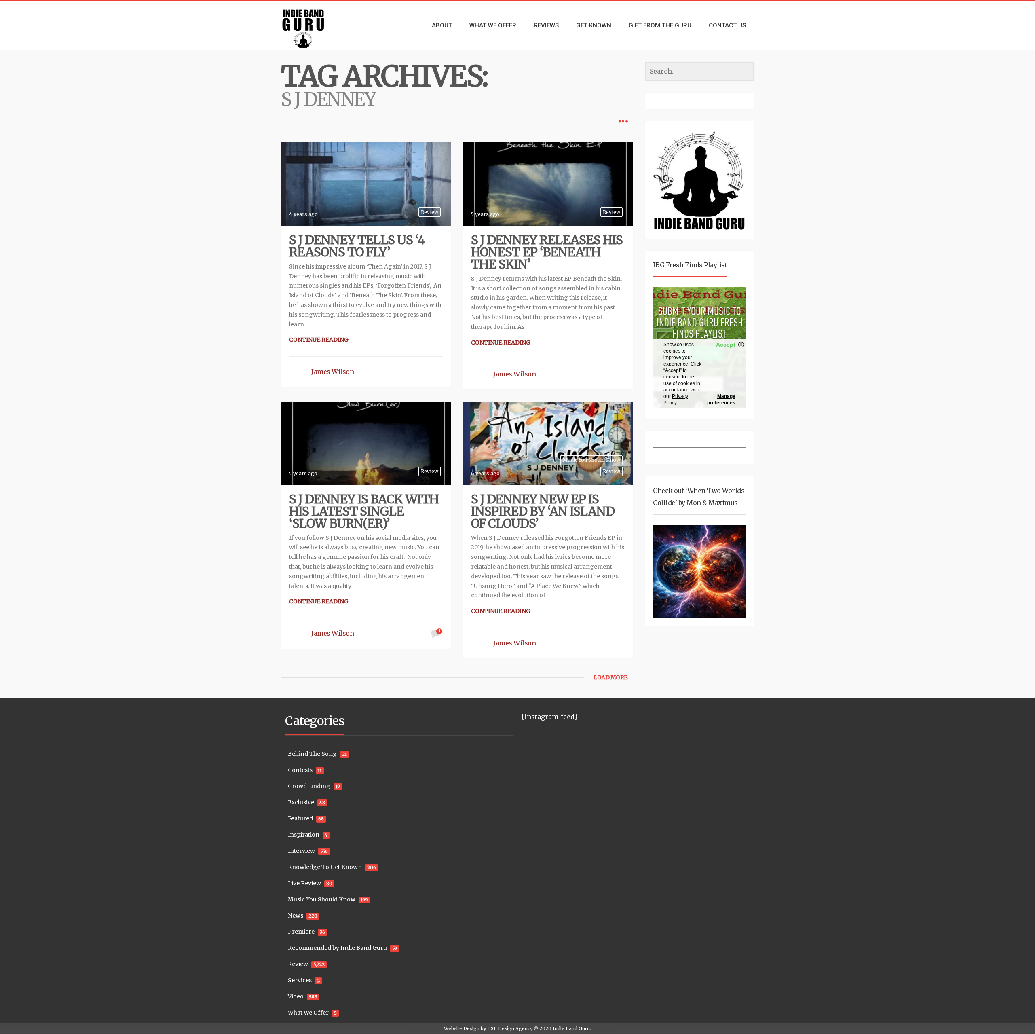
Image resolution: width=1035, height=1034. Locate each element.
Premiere (301, 931)
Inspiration (303, 834)
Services (300, 980)
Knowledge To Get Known (325, 867)
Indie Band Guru (571, 1028)
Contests (300, 770)
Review (429, 212)
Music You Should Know (591, 460)
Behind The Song (312, 753)
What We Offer (308, 1012)
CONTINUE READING (319, 339)
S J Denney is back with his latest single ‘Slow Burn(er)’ (364, 511)
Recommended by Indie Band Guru (337, 948)
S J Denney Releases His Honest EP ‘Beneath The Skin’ (547, 252)
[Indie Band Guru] (315, 25)
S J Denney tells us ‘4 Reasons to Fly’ (357, 246)
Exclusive (301, 802)
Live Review (304, 883)
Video (296, 996)
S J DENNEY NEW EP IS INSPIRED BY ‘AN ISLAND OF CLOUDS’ (543, 511)
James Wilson (332, 372)
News (295, 915)
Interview (301, 850)
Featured (300, 818)
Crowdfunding (309, 786)
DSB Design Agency (509, 1028)
